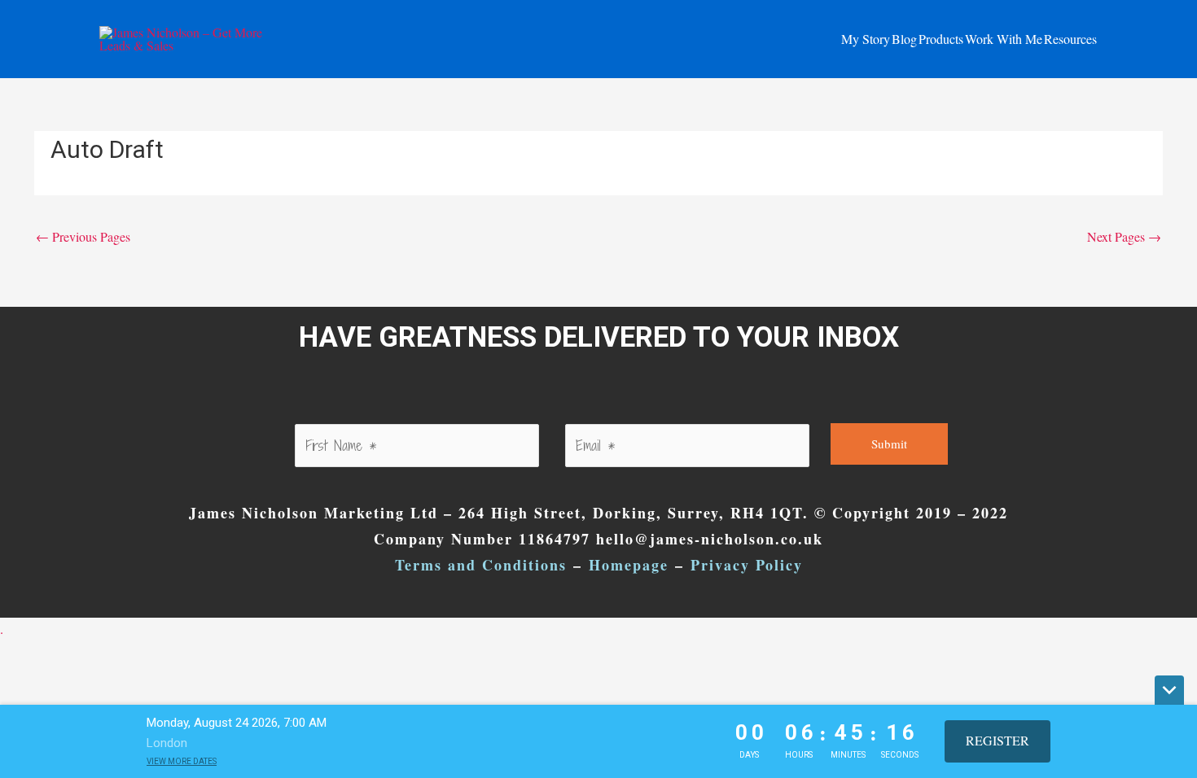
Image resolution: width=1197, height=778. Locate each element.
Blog (904, 38)
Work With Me (1003, 38)
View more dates (182, 761)
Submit (889, 443)
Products (941, 38)
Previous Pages (83, 236)
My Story (865, 38)
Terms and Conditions (481, 564)
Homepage (629, 564)
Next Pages (1124, 236)
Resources (1070, 38)
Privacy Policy (747, 564)
